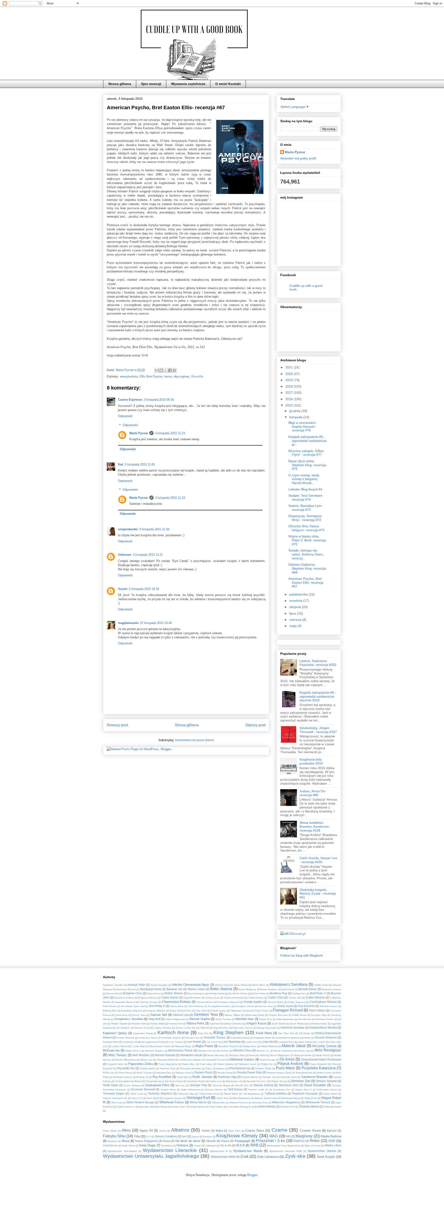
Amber (206, 1130)
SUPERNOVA (110, 1145)
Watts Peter (311, 1098)
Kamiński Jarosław (292, 1027)
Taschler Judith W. (258, 1089)
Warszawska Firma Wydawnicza (283, 1145)
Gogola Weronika (278, 1015)
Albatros (180, 1129)
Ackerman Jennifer (113, 985)
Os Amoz (287, 1059)
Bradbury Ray (278, 993)
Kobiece (207, 1136)
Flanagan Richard (287, 1010)
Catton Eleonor (315, 997)
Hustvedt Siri (175, 1023)
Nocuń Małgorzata (280, 1055)
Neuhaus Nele (237, 1055)
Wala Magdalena (241, 1098)
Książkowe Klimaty (237, 1135)
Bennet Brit (112, 993)
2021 (289, 367)
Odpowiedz (125, 416)
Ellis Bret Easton (151, 376)
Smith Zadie (110, 1085)
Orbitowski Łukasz (241, 1059)
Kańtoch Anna (173, 1032)
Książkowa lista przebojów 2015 (311, 761)
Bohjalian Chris (132, 993)
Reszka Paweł (225, 1072)
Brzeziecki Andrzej (124, 997)
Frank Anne (121, 1015)
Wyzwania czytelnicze (188, 84)
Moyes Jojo (304, 1050)
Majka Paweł (204, 1046)
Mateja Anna (250, 1046)
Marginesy (304, 1136)
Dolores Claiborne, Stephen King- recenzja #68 (307, 568)
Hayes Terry (265, 1019)
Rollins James (324, 1072)
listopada (296, 417)
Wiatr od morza (313, 1145)
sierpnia (295, 607)
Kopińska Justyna (171, 1037)
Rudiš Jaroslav (202, 1077)
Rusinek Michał (250, 1077)
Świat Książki (326, 1156)
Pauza (225, 1140)
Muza (125, 1141)
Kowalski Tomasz (215, 1037)
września (296, 600)
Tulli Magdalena (251, 1093)
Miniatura (112, 1141)
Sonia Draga (147, 1145)
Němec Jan (146, 1059)
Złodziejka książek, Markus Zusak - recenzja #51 (317, 893)
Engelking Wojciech (131, 1010)
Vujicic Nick (222, 1098)
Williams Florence (238, 1102)
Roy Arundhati (162, 1077)
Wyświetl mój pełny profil (298, 158)
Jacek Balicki (278, 1023)
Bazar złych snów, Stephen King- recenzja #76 (307, 465)
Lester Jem (251, 1042)
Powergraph (242, 1141)
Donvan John (265, 1006)
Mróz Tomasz (117, 1055)
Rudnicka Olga (227, 1076)
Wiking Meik (218, 1102)
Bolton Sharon (174, 993)
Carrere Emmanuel (234, 997)
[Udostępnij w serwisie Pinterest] (174, 370)
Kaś (120, 464)
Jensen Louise (183, 1027)
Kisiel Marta (264, 1033)
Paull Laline (206, 1064)
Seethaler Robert (196, 1081)
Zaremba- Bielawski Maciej (153, 1106)
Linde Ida (267, 1041)
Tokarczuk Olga (186, 1093)
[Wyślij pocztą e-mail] (156, 370)
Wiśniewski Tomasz (317, 1102)
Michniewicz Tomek (180, 1050)
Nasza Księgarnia (146, 1140)
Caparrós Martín (192, 997)
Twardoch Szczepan (305, 1093)
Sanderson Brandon (314, 1077)
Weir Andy (116, 1102)
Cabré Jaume (170, 997)
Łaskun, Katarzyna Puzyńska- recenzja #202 (317, 663)
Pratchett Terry (167, 1068)
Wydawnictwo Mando (247, 1151)
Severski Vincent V (257, 1081)
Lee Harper (194, 1041)
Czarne (279, 1129)
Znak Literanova (267, 1156)
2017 (289, 392)
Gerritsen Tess (206, 1015)
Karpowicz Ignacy (115, 1033)
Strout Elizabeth (315, 1085)
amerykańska (129, 376)
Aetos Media (110, 1130)
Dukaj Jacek (285, 1005)
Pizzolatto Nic (126, 1068)
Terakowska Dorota (327, 1089)
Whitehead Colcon (171, 1102)
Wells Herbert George (140, 1102)
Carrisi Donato (256, 997)
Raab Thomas (144, 1072)
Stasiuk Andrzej (263, 1085)
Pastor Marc (188, 1064)
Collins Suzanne (296, 1002)
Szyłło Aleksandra (190, 1089)
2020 (289, 374)
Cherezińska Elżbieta (176, 1002)
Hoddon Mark (139, 1023)
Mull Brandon (141, 1055)
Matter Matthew (269, 1046)
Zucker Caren (178, 1106)
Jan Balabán (123, 1027)
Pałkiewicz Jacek (247, 1064)
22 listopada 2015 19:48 (156, 623)
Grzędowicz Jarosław (128, 1019)
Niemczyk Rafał (257, 1055)
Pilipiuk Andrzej (290, 1064)
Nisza (166, 1140)
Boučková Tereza (238, 993)
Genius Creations (166, 1136)
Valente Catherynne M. (115, 1098)
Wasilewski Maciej (290, 1098)
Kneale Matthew (125, 1037)
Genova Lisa (181, 1014)
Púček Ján (108, 1072)
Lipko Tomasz (305, 1042)
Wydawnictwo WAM (223, 1156)
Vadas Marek (330, 1093)
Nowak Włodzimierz (125, 1059)
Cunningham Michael (323, 1001)
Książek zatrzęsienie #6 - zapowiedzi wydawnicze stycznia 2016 (317, 696)
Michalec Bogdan (154, 1050)
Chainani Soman (149, 1002)
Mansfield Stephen (228, 1046)
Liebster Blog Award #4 (305, 489)
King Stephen (228, 1032)
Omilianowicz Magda (190, 1059)
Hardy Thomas (223, 1019)
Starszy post (255, 725)
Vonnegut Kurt (198, 1098)
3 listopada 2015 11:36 (154, 529)
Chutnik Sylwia (276, 1002)
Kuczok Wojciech (326, 1037)
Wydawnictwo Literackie (170, 1150)
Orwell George (267, 1059)
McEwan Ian (111, 1050)
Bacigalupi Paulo (151, 989)
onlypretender (128, 529)
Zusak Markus (197, 1106)
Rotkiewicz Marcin (122, 1077)
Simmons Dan (300, 1081)
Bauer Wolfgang (247, 989)
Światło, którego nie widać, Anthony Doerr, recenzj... (306, 554)
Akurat (162, 1130)
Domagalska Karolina (219, 1006)
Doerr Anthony (196, 1006)
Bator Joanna (221, 989)
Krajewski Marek (262, 1037)
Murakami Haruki (191, 1055)
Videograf (210, 1145)
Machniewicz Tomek (160, 1046)
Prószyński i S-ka (270, 1141)
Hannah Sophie (199, 1019)
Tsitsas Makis (231, 1093)
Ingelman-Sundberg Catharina (226, 1023)
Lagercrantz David (155, 1042)
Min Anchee (222, 1050)
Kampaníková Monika (323, 1027)
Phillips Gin (267, 1064)
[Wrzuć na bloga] (161, 370)
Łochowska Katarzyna (239, 1106)
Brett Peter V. (318, 993)
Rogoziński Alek (304, 1072)
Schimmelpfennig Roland (128, 1081)
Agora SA (146, 1130)
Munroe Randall (165, 1055)
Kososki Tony (192, 1037)
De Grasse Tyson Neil (133, 1006)
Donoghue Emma (244, 1006)
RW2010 (299, 1140)
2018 (289, 386)
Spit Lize (180, 1085)
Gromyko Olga (319, 1015)
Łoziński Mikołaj (265, 1106)
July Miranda (202, 1027)
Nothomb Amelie (303, 1055)
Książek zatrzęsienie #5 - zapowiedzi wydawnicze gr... (307, 440)
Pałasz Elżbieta (225, 1064)
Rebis (315, 1141)
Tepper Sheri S (303, 1089)
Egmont (331, 1130)
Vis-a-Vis (197, 376)
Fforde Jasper (218, 1010)
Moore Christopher (283, 1050)
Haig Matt (154, 1018)
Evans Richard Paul (180, 1010)
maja (293, 626)
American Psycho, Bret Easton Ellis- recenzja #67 (305, 582)
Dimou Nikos (177, 1006)
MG (288, 1136)
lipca (293, 613)
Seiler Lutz (215, 1081)
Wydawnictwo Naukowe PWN (285, 1151)
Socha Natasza (132, 1085)
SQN (331, 1141)
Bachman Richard (126, 989)
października (299, 594)
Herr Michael (304, 1019)
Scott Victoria (176, 1081)
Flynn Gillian (317, 1010)
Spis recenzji (151, 84)
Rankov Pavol (204, 1072)
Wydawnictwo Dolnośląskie (122, 1151)
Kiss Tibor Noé (286, 1033)
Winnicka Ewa (259, 1102)
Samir (294, 1077)
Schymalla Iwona (155, 1081)
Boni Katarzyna (196, 993)
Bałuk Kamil (288, 989)
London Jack (324, 1042)
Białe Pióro (234, 1130)
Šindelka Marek (309, 1106)
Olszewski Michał (166, 1059)
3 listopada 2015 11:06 (140, 464)
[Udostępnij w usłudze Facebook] (170, 370)
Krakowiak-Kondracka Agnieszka (293, 1037)
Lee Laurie (212, 1042)
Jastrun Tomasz (162, 1027)
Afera (126, 1130)
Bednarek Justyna (331, 989)
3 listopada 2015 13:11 (148, 554)
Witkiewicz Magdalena (286, 1102)
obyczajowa (181, 376)
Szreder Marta (168, 1089)
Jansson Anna (142, 1027)
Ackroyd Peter (136, 984)
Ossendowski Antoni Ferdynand (321, 1059)
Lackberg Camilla (132, 1042)
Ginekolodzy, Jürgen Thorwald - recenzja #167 (318, 730)
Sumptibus (166, 1145)
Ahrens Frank (222, 985)
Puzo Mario (285, 1068)
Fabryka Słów (114, 1136)
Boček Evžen (259, 993)
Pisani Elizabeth (318, 1064)
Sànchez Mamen (213, 1089)
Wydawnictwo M (219, 1151)
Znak (244, 1156)
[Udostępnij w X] (165, 370)
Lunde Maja (138, 1046)
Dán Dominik (306, 1005)
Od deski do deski (187, 1141)
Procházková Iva (239, 1068)
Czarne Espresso (130, 399)
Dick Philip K (157, 1005)
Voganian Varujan (172, 1098)
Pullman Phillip (263, 1068)
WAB (254, 1145)
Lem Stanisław (231, 1041)
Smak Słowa (128, 1145)
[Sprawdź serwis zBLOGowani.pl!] (292, 933)
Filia (137, 1136)
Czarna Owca (254, 1130)
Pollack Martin (147, 1068)
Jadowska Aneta (318, 1023)
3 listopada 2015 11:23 (170, 433)
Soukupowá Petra (157, 1085)
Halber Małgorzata (175, 1019)
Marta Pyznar (138, 433)
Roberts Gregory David (279, 1072)
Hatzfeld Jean (244, 1019)
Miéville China (242, 1050)
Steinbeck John (289, 1085)
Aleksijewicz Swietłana (289, 984)
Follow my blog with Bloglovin (301, 955)
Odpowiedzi (130, 425)
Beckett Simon (308, 989)
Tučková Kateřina (276, 1093)
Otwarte (211, 1140)
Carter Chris (276, 997)
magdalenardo (128, 623)
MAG (273, 1136)
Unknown (124, 554)
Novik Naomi (323, 1055)
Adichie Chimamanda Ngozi (191, 984)
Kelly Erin (203, 1033)
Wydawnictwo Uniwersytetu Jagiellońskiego (151, 1156)
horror (168, 376)
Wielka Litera (333, 1145)
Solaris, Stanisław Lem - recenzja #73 (306, 507)
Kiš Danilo (304, 1033)
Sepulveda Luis (234, 1081)
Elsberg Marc (110, 1010)
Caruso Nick (295, 997)
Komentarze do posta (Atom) (194, 740)
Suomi (122, 589)
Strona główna (119, 84)
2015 (289, 405)
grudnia (295, 411)
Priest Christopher (215, 1068)
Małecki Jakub (294, 1046)
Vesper (197, 1145)
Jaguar (195, 1136)
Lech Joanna (176, 1042)
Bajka (219, 1130)
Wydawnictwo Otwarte (322, 1150)
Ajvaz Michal (240, 985)
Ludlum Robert (120, 1046)
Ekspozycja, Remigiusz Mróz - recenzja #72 (305, 518)
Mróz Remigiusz (327, 1050)
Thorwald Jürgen (113, 1093)
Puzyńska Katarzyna (319, 1068)
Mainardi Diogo (183, 1046)
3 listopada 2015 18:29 (144, 589)
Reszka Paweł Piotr (249, 1072)
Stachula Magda (221, 1085)
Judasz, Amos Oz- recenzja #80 (312, 793)
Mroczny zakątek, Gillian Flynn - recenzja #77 (306, 453)
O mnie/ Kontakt (228, 84)
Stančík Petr (242, 1085)
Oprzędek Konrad (215, 1059)
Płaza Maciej (126, 1072)
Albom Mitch (258, 985)
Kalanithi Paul (220, 1027)
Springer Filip (198, 1085)
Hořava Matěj (157, 1023)
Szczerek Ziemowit (143, 1089)
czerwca (295, 619)
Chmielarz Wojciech (228, 1002)
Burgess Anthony (147, 997)
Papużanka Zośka (140, 1064)
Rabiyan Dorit (183, 1072)
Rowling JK (142, 1077)
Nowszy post (117, 725)
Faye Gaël (201, 1010)
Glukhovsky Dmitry (255, 1015)
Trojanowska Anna (209, 1093)
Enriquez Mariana (156, 1010)
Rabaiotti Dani (164, 1072)
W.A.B (240, 1145)
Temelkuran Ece (281, 1089)
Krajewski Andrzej (240, 1037)
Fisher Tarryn (261, 1010)
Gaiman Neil (158, 1015)
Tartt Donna (235, 1089)
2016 (289, 399)
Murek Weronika (216, 1055)
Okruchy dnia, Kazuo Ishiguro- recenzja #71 (306, 528)
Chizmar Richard (205, 1002)
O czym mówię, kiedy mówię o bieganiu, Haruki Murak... (303, 479)
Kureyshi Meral (111, 1042)
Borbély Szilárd (217, 993)
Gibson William (232, 1015)
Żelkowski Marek (332, 1106)
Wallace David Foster (266, 1098)
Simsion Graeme (326, 1080)
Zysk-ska (295, 1156)
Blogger (252, 1175)
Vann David (153, 1098)
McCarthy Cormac (324, 1046)
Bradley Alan (299, 993)
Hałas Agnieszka (285, 1019)
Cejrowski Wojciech (125, 1002)
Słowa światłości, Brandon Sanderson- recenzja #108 (314, 826)
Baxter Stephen (268, 989)
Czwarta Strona (310, 1130)
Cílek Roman (110, 1006)
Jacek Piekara (297, 1023)
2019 (289, 380)
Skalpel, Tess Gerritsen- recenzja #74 (305, 497)
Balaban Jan (175, 989)
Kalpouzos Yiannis (243, 1027)
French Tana (139, 1015)
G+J (148, 1136)
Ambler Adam (321, 985)
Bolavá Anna (154, 993)
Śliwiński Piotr (287, 1106)
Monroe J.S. (262, 1050)
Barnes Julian (196, 989)
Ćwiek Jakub (216, 1106)
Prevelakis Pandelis (190, 1068)
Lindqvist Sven (286, 1042)
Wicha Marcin (198, 1102)
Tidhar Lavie (136, 1093)
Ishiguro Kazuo (256, 1023)
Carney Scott (212, 997)
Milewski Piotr (205, 1050)
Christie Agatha (253, 1001)
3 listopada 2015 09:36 (159, 399)
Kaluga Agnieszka (266, 1027)
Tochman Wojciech (160, 1093)
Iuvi (184, 1136)
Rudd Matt (182, 1077)
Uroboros (182, 1145)
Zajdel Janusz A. (126, 1106)
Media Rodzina (331, 1136)
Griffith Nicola (299, 1015)
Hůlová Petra (195, 1023)
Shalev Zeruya (279, 1081)
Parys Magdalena (168, 1064)
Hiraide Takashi (119, 1023)
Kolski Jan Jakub (148, 1037)
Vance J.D (137, 1098)
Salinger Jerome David (274, 1077)
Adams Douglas (159, 985)
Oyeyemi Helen (115, 1064)
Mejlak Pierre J (133, 1050)
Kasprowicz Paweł (142, 1033)
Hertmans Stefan (325, 1019)
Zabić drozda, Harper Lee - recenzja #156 (318, 860)
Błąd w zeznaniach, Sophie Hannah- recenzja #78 (302, 426)
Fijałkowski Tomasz (240, 1010)
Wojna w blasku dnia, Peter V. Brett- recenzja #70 (307, 540)
